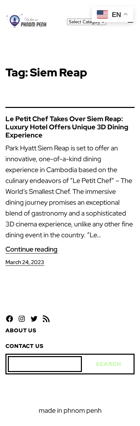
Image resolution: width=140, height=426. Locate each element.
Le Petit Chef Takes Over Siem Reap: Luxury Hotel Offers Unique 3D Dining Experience (66, 127)
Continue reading (31, 249)
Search (109, 364)
